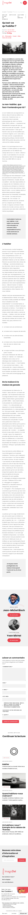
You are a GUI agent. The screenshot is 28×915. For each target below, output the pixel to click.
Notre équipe (6, 879)
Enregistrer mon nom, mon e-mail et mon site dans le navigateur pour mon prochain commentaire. (14, 705)
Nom (5, 683)
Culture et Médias (21, 16)
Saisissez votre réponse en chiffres (12, 711)
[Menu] (25, 3)
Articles (10, 12)
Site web (5, 696)
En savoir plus (14, 615)
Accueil (4, 12)
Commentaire (8, 666)
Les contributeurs (7, 882)
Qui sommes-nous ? (8, 877)
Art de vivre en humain (5, 17)
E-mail (5, 689)
